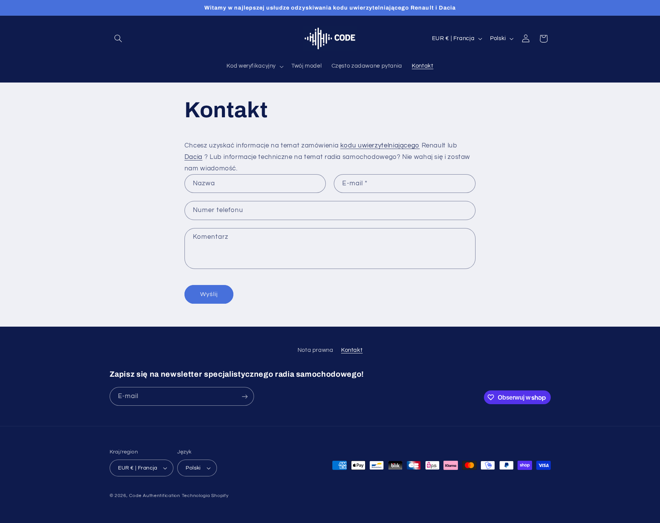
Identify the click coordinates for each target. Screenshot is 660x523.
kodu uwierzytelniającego (380, 145)
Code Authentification (154, 496)
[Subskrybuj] (244, 396)
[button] (118, 38)
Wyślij (209, 294)
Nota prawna (315, 350)
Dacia (193, 157)
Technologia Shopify (205, 496)
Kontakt (351, 350)
